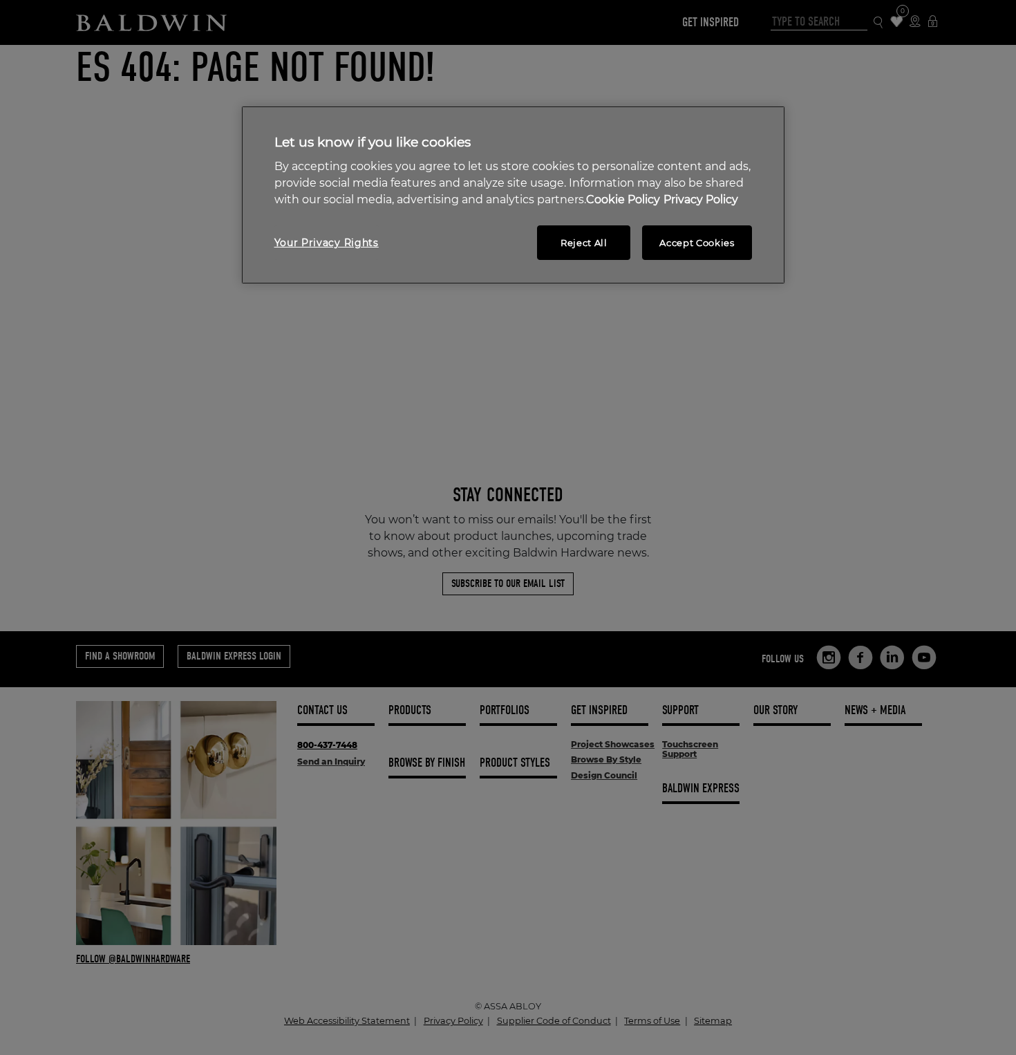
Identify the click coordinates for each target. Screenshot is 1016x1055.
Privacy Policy (701, 199)
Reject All (584, 242)
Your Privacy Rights (326, 242)
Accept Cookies (696, 242)
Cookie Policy (623, 199)
